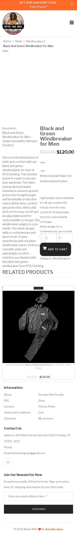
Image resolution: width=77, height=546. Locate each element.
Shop (18, 41)
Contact (9, 406)
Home (7, 41)
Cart (41, 412)
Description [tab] (9, 128)
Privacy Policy (46, 406)
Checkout (10, 418)
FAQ (6, 400)
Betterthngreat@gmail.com (28, 453)
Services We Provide (51, 394)
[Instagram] (8, 462)
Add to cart (57, 249)
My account (45, 418)
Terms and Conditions (17, 412)
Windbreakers (35, 41)
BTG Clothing (11, 174)
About (7, 394)
